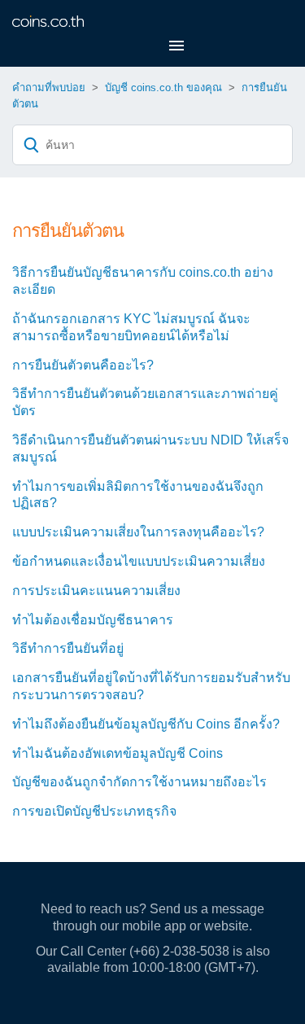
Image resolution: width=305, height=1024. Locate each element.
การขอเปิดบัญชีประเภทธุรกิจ (94, 811)
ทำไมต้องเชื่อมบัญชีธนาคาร (92, 620)
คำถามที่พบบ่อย (48, 87)
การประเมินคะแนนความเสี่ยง (96, 590)
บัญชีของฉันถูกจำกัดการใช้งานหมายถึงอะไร (139, 782)
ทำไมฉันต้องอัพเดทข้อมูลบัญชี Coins (117, 753)
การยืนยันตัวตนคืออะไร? (83, 365)
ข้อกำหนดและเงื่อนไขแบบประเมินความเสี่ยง (138, 561)
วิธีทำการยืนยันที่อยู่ (68, 648)
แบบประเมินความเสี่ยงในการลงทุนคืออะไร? (138, 532)
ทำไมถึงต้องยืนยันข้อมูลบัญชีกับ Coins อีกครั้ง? (146, 724)
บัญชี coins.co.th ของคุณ (163, 87)
